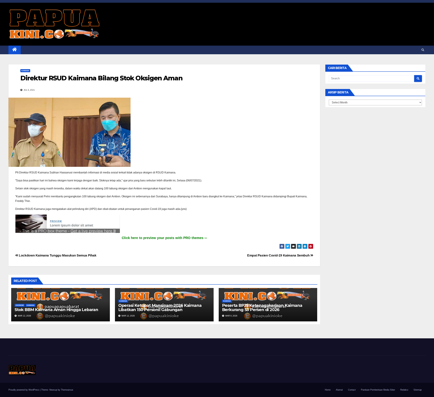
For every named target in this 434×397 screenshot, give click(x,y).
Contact (352, 390)
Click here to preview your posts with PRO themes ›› (164, 238)
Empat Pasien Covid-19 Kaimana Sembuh (278, 255)
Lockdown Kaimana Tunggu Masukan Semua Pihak (57, 255)
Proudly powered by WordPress (24, 390)
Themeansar (67, 390)
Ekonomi (20, 305)
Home (328, 390)
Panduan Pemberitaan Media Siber (378, 390)
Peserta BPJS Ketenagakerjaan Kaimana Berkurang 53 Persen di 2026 (262, 307)
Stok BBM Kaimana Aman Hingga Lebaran (56, 309)
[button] (422, 49)
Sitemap (417, 390)
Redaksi (404, 390)
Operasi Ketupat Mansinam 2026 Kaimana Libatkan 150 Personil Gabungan (160, 307)
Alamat (339, 390)
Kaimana (25, 71)
